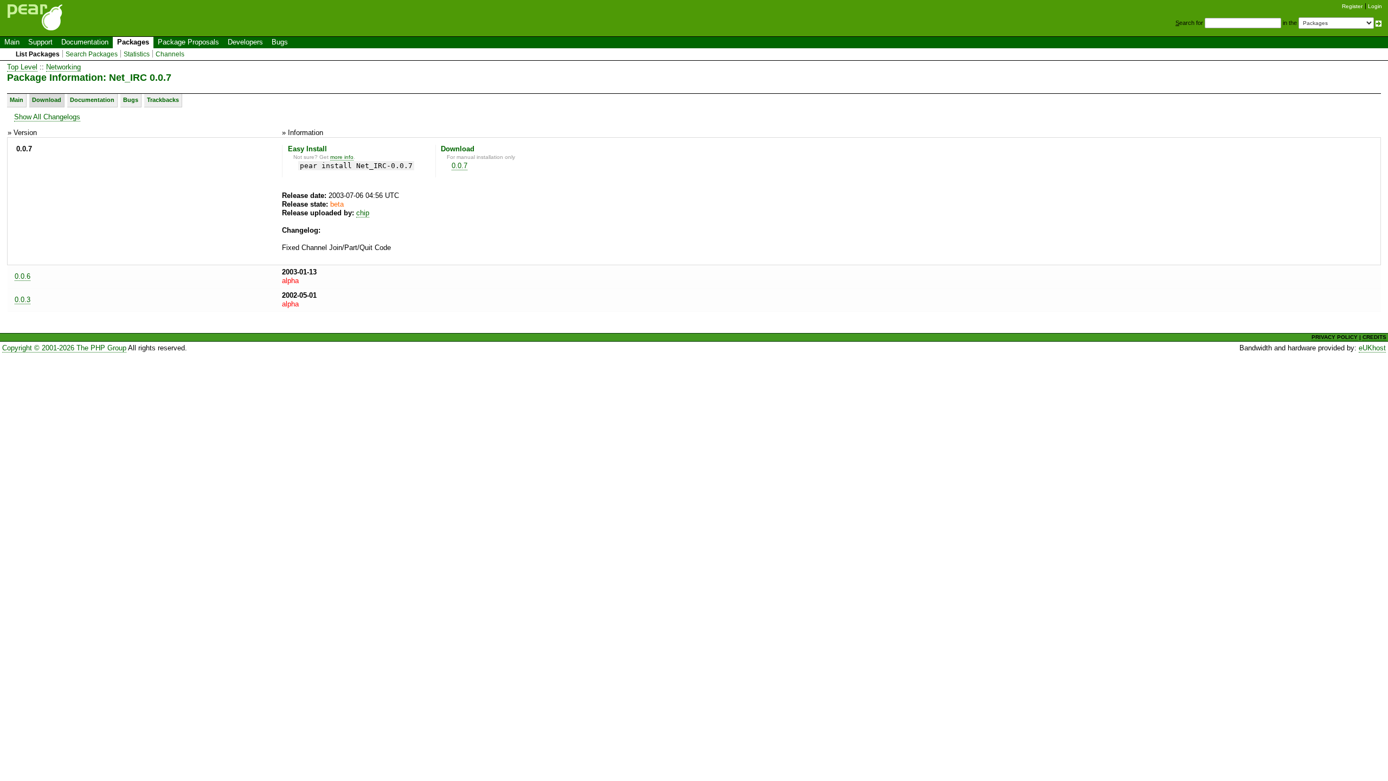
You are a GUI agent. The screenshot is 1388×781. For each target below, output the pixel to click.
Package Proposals (188, 42)
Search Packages (92, 54)
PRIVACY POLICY (1335, 337)
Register (1352, 6)
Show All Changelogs (47, 117)
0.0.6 (22, 276)
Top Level (22, 67)
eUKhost (1372, 348)
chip (362, 213)
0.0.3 (22, 300)
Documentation (84, 42)
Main (12, 42)
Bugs (280, 42)
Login (1375, 6)
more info (342, 157)
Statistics (137, 54)
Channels (170, 54)
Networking (63, 67)
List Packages (38, 54)
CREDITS (1374, 337)
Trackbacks (163, 100)
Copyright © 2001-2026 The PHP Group (64, 348)
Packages (133, 42)
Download (46, 100)
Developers (245, 42)
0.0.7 (459, 166)
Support (40, 42)
